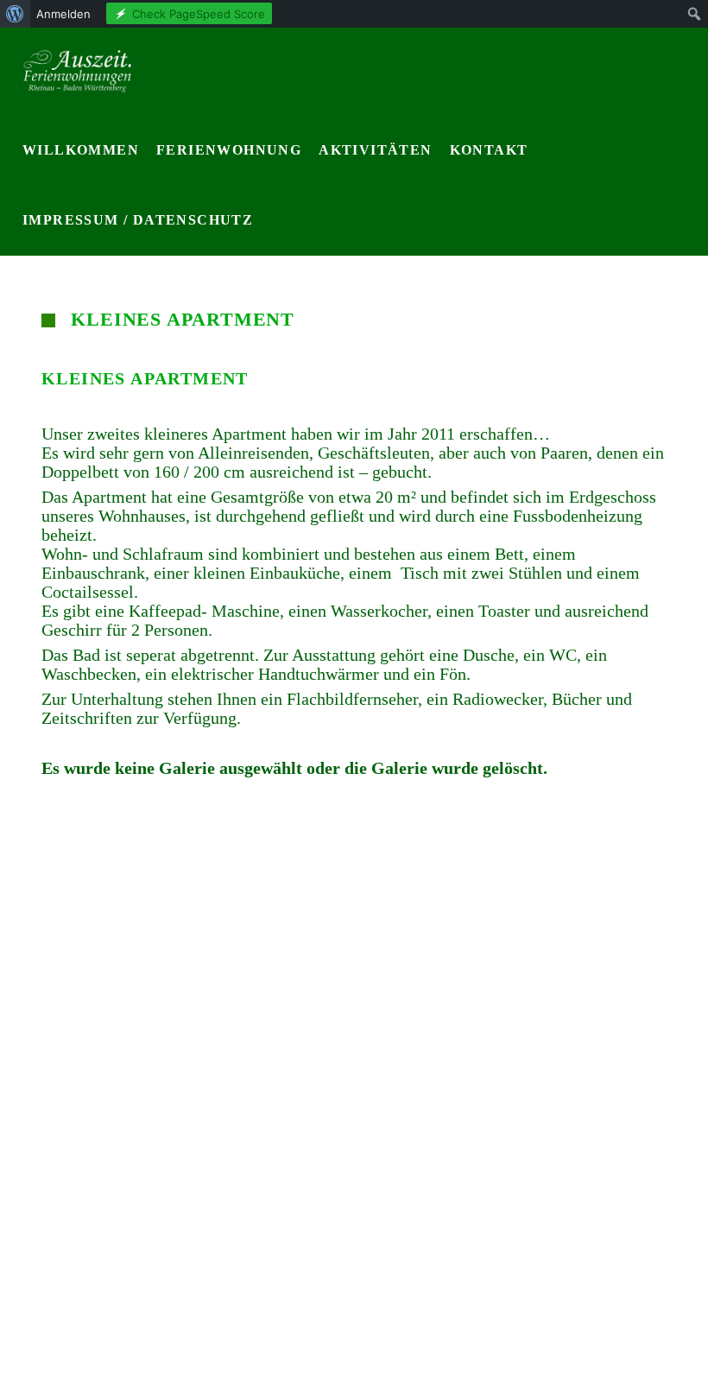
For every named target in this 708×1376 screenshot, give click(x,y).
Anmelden (63, 14)
